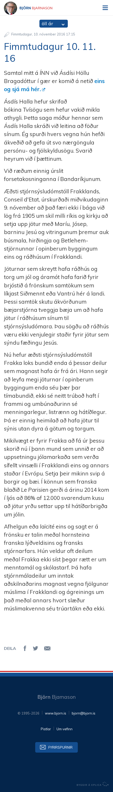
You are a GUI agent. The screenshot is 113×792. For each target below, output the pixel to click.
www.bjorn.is (55, 713)
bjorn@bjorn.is (83, 713)
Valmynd (105, 8)
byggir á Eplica (92, 784)
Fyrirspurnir (60, 747)
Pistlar (46, 729)
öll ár (47, 23)
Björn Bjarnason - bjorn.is (33, 8)
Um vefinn (64, 729)
